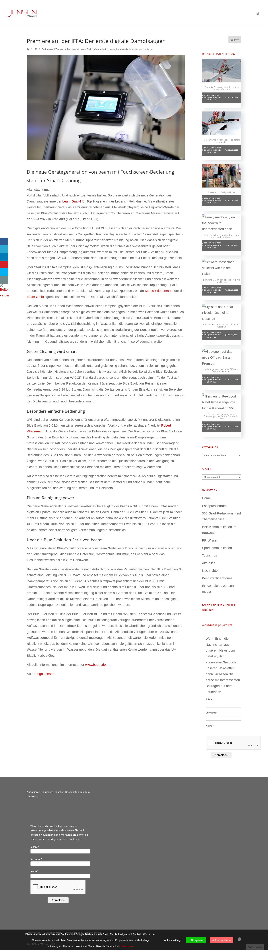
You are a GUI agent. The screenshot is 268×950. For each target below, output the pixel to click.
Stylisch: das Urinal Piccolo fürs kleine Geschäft (221, 325)
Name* (209, 725)
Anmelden (221, 754)
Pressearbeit (73, 49)
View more (127, 946)
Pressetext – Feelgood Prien (222, 192)
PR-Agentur (60, 49)
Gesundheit (100, 49)
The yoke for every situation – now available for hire (222, 88)
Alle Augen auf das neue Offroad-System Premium (221, 370)
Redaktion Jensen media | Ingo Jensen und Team (211, 97)
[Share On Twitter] (4, 249)
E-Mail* (210, 699)
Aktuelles (208, 563)
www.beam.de (95, 665)
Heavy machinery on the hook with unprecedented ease (221, 236)
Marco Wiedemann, (159, 291)
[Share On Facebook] (4, 241)
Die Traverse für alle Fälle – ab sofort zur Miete (221, 140)
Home (206, 498)
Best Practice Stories (217, 578)
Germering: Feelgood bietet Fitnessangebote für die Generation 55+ (221, 416)
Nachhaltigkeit (146, 49)
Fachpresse (47, 49)
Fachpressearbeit (214, 506)
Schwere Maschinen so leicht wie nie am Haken (221, 280)
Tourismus (209, 555)
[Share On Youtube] (4, 264)
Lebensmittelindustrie (127, 49)
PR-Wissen (210, 540)
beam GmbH (87, 49)
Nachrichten (211, 570)
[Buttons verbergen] (4, 295)
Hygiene (111, 49)
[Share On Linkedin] (4, 257)
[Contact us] (4, 280)
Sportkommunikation (217, 548)
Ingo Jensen (45, 674)
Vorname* (211, 712)
